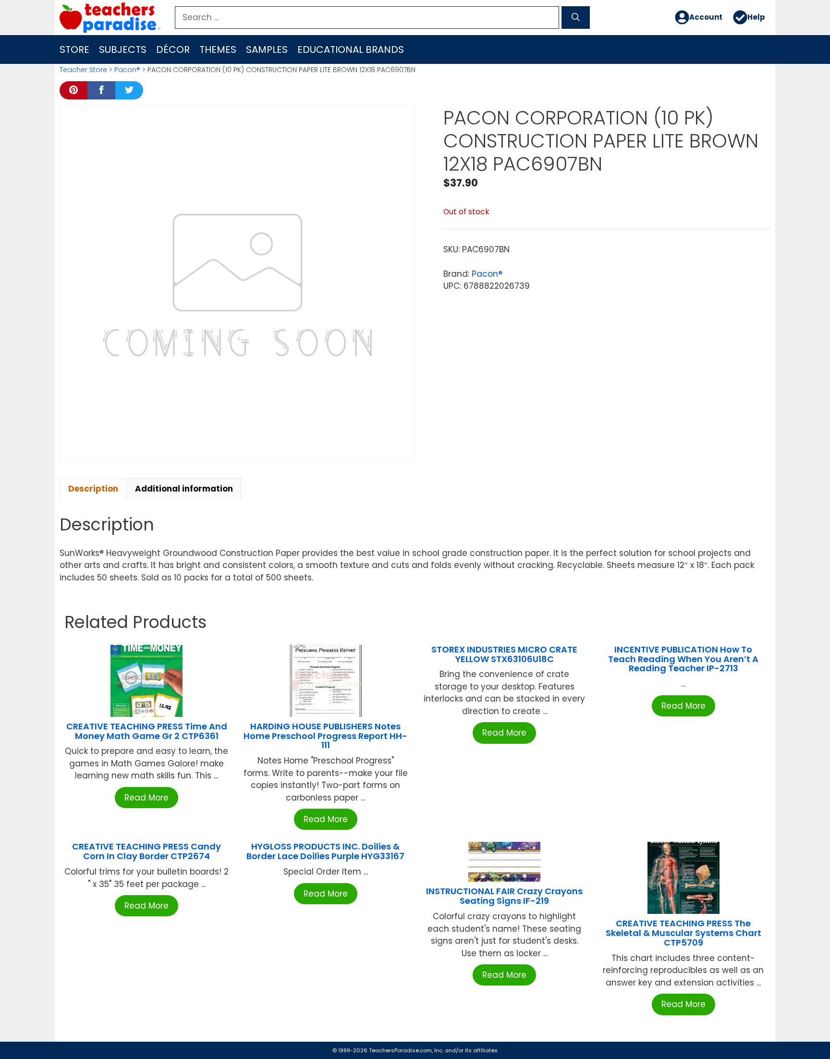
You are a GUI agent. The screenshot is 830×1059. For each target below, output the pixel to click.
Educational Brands (350, 49)
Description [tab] (93, 488)
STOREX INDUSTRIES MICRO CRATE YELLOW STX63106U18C (504, 654)
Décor (173, 49)
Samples (267, 49)
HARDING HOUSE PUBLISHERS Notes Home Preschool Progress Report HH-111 (325, 735)
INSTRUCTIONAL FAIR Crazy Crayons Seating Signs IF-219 (504, 896)
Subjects (122, 49)
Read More (146, 797)
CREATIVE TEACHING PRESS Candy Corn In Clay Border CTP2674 (146, 851)
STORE (74, 49)
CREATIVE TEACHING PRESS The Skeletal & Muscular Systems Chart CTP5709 (683, 932)
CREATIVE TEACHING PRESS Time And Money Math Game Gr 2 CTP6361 (146, 731)
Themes (217, 49)
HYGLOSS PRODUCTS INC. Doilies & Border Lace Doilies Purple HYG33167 (325, 851)
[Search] (575, 17)
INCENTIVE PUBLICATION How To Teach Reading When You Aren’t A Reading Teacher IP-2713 (683, 659)
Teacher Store (83, 69)
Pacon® (127, 69)
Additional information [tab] (184, 488)
